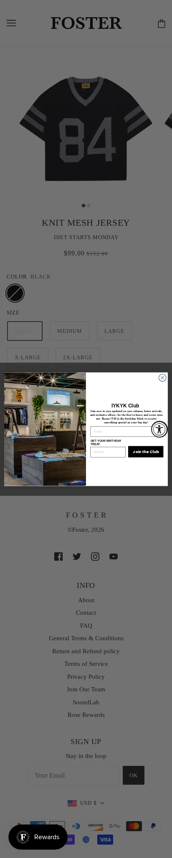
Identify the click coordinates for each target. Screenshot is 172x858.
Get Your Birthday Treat (106, 442)
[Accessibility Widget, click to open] (159, 429)
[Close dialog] (162, 377)
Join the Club (146, 451)
